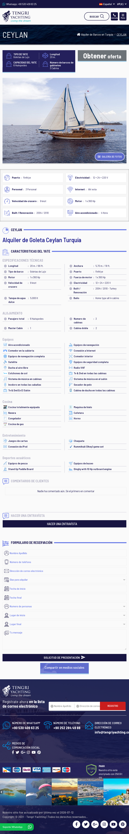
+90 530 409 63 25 (27, 4)
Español (107, 4)
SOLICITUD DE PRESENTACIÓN (62, 657)
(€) (122, 4)
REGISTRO (113, 705)
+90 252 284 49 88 (66, 728)
